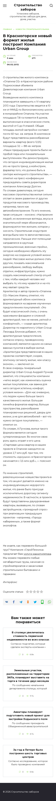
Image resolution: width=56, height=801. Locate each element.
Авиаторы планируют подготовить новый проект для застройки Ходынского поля (28, 715)
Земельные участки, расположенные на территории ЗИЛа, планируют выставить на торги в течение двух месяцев (28, 675)
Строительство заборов (28, 7)
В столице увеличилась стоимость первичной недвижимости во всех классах (28, 636)
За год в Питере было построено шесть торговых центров (28, 753)
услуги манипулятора (37, 554)
